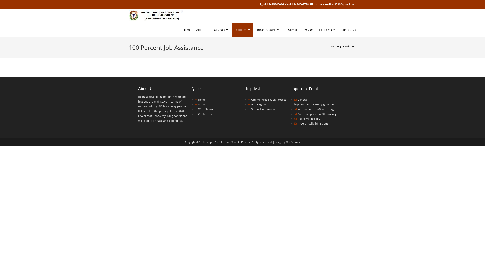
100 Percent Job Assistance (341, 46)
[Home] (322, 46)
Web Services (293, 142)
